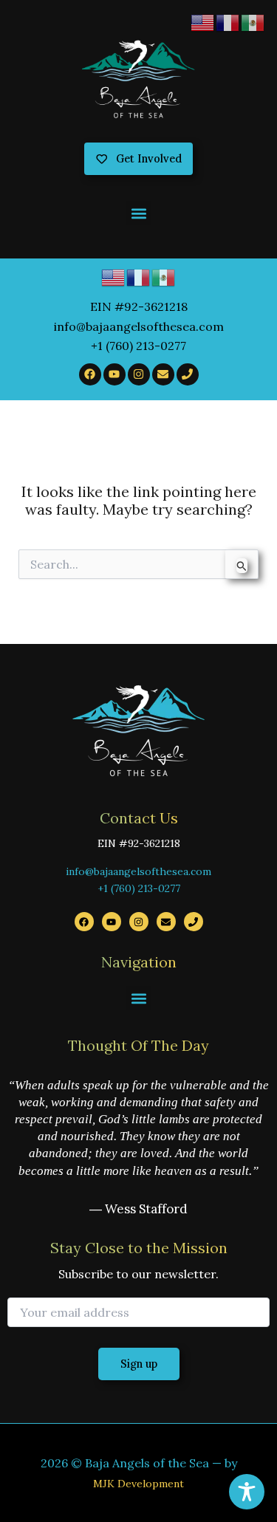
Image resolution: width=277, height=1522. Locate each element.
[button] (138, 213)
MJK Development (138, 1483)
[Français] (138, 276)
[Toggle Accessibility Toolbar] (247, 1492)
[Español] (164, 276)
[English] (113, 276)
